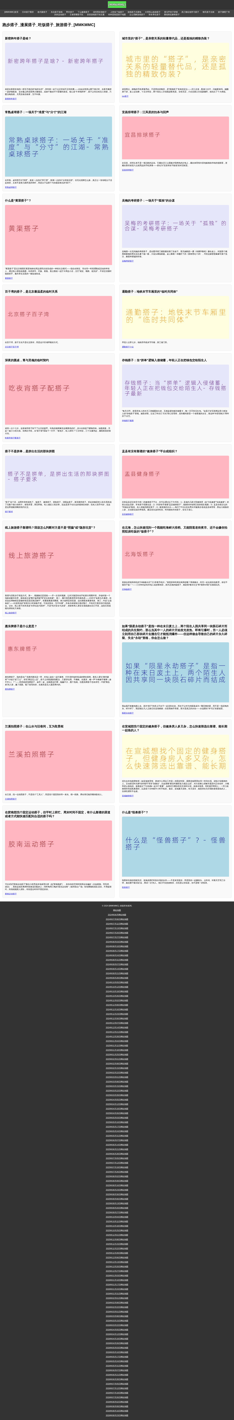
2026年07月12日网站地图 (117, 1388)
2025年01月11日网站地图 (117, 1046)
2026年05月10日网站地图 (117, 1352)
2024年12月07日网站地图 (117, 1023)
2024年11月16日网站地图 (117, 1009)
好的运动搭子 (60, 15)
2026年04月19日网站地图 (117, 1339)
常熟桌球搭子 (11, 187)
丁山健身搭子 (83, 12)
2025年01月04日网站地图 (117, 1041)
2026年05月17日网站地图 (117, 1357)
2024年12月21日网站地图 (117, 1032)
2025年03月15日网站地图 (117, 1086)
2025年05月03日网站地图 (117, 1118)
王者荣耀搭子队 (76, 15)
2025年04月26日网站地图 (117, 1113)
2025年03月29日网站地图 (117, 1095)
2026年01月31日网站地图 (117, 1294)
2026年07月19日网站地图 (117, 1393)
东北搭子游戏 (57, 12)
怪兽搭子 (126, 887)
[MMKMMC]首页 (11, 12)
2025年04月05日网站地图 (117, 1100)
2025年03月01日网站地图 (117, 1077)
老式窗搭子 (42, 12)
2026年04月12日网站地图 (117, 1334)
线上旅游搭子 (11, 613)
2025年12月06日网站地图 (117, 1258)
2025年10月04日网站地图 (117, 1217)
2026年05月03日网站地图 (117, 1348)
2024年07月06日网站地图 (117, 919)
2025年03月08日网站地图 (117, 1082)
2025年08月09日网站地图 (117, 1181)
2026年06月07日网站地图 (117, 1370)
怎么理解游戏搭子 (137, 15)
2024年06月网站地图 (117, 915)
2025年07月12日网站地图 (117, 1163)
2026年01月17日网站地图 (117, 1285)
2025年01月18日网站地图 (117, 1050)
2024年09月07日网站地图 (117, 964)
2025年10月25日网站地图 (117, 1230)
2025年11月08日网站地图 (117, 1239)
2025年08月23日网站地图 (117, 1190)
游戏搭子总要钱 (134, 12)
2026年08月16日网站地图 (117, 1411)
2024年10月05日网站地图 (117, 982)
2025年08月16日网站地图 (117, 1185)
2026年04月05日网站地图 (117, 1330)
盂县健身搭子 (128, 514)
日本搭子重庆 (28, 12)
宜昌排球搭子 (128, 170)
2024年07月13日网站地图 (117, 928)
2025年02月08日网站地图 (117, 1064)
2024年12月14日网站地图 (117, 1028)
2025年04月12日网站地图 (117, 1104)
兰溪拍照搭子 (11, 799)
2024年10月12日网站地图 (117, 987)
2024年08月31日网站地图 (117, 960)
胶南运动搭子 (11, 894)
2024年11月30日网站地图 (117, 1018)
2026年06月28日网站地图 (117, 1379)
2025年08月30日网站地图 (117, 1194)
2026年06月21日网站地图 (117, 1375)
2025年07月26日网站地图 (117, 1172)
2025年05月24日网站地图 (117, 1131)
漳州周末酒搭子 (100, 12)
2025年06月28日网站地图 (117, 1154)
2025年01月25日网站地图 (117, 1055)
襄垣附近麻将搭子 (172, 15)
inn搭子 (125, 96)
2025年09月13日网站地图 (117, 1203)
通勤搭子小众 (128, 347)
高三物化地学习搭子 (190, 12)
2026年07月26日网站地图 (117, 1397)
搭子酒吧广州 (224, 12)
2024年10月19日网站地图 (117, 991)
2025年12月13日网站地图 (117, 1262)
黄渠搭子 (9, 278)
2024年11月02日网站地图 (117, 1000)
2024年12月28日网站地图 (117, 1037)
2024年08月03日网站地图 (117, 942)
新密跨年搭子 (11, 99)
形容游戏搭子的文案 (96, 15)
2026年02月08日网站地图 (117, 1303)
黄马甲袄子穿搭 (171, 12)
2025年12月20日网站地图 (117, 1267)
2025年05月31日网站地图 (117, 1136)
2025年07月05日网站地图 (117, 1158)
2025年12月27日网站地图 (117, 1271)
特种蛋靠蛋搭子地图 (117, 15)
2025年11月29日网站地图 (117, 1253)
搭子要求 (9, 512)
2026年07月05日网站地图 (117, 1384)
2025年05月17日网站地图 (117, 1127)
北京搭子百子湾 (12, 347)
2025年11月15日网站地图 (117, 1244)
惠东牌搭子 (10, 689)
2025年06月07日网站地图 (117, 1140)
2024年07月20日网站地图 (117, 933)
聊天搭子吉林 (208, 12)
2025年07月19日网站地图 (117, 1167)
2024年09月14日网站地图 (117, 969)
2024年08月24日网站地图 (117, 955)
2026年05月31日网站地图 (117, 1366)
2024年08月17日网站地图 (117, 951)
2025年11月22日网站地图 (117, 1249)
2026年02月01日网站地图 (117, 1298)
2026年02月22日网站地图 (117, 1307)
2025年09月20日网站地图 (117, 1208)
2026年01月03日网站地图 (117, 1276)
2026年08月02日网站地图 (117, 1402)
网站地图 (117, 910)
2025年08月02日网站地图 (117, 1176)
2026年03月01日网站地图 (117, 1312)
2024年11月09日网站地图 (117, 1005)
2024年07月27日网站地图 (117, 937)
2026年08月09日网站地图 (117, 1406)
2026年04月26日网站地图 (117, 1343)
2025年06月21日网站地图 (117, 1149)
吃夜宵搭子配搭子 (13, 438)
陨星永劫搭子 (128, 713)
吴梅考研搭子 (128, 261)
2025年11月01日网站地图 (117, 1235)
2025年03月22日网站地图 (117, 1091)
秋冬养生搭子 (154, 15)
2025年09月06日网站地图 (117, 1199)
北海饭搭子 (127, 589)
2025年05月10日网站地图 (117, 1122)
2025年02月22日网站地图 (117, 1073)
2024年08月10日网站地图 (117, 946)
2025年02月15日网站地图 (117, 1068)
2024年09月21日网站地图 (117, 973)
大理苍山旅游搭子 (153, 12)
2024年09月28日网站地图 (117, 978)
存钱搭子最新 (128, 421)
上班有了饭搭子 (117, 12)
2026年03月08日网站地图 (117, 1316)
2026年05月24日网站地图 (117, 1361)
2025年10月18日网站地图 (117, 1226)
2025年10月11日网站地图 (117, 1221)
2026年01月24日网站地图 (117, 1289)
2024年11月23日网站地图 (117, 1014)
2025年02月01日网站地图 (117, 1059)
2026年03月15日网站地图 (117, 1321)
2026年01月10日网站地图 (117, 1280)
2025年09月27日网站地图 (117, 1212)
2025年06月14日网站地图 (117, 1145)
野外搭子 (70, 12)
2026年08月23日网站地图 (117, 1415)
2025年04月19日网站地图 (117, 1109)
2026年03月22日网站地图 (117, 1325)
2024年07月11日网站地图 (117, 924)
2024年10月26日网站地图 (117, 996)
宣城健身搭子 (128, 796)
